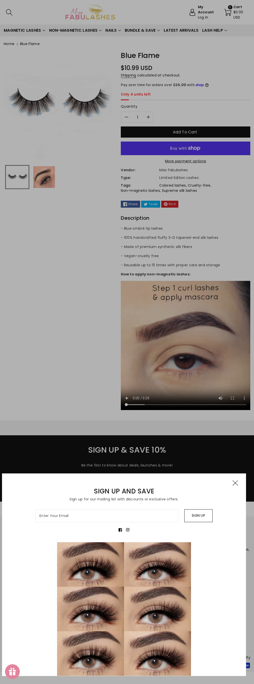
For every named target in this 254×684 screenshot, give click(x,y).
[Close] (235, 483)
